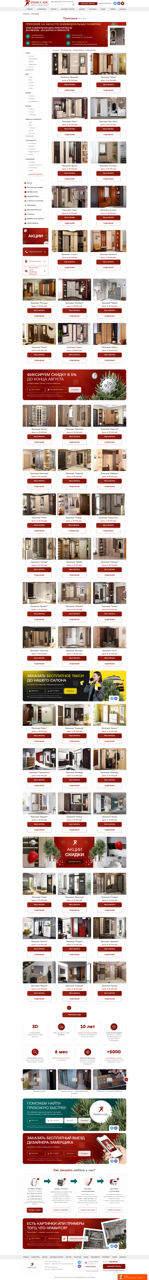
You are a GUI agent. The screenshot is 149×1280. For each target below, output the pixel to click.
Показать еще (74, 1015)
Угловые (31, 112)
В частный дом (33, 167)
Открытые (32, 149)
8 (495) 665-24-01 (105, 1)
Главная (30, 9)
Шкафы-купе (32, 192)
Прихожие (35, 14)
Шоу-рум (82, 9)
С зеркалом (32, 128)
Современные (33, 59)
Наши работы (32, 223)
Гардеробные (32, 196)
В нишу (31, 170)
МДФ (30, 122)
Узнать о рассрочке (87, 1210)
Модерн (31, 61)
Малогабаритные (34, 101)
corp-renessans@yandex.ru (114, 1270)
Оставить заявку (34, 1210)
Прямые (31, 109)
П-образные (32, 114)
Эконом (31, 154)
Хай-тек (31, 67)
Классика (31, 56)
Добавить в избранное (92, 1270)
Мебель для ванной (35, 219)
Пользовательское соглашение (85, 1277)
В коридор (32, 162)
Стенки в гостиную (35, 201)
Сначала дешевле (78, 50)
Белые (31, 77)
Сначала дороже (91, 50)
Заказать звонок (88, 3)
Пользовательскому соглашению (54, 396)
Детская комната (34, 210)
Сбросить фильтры (35, 174)
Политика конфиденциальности (64, 1277)
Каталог (53, 9)
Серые (31, 88)
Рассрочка (92, 9)
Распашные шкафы (35, 187)
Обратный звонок (114, 1266)
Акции (103, 9)
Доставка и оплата (67, 9)
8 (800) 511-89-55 (105, 3)
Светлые (31, 82)
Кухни (29, 183)
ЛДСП (30, 125)
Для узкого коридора (35, 165)
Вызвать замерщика (61, 1210)
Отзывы (112, 9)
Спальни (30, 214)
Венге (30, 80)
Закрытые (31, 146)
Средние (31, 98)
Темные (31, 85)
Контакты (123, 9)
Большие (31, 96)
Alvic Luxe (31, 133)
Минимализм (32, 64)
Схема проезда (90, 1266)
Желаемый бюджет (57, 389)
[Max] (119, 4)
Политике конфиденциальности (37, 396)
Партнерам (105, 1257)
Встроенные (32, 143)
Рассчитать (69, 85)
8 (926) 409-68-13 (105, 5)
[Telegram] (115, 4)
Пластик (31, 130)
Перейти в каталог (114, 1210)
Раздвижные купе (34, 151)
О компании (41, 9)
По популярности (66, 50)
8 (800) (110, 1262)
